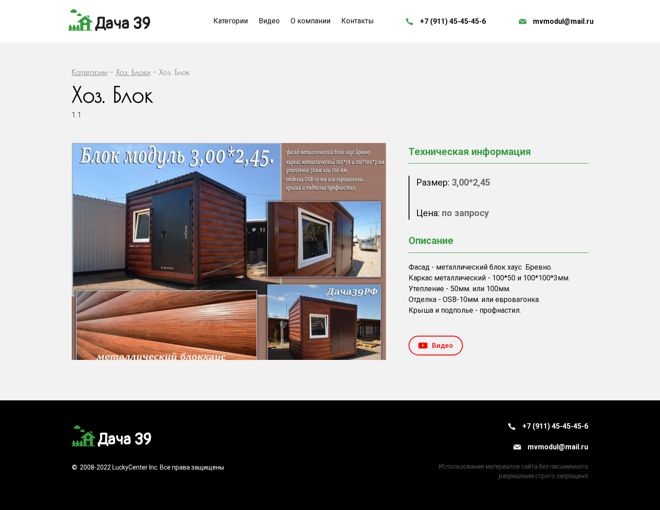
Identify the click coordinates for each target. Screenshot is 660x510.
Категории (89, 72)
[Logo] (110, 21)
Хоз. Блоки (133, 72)
